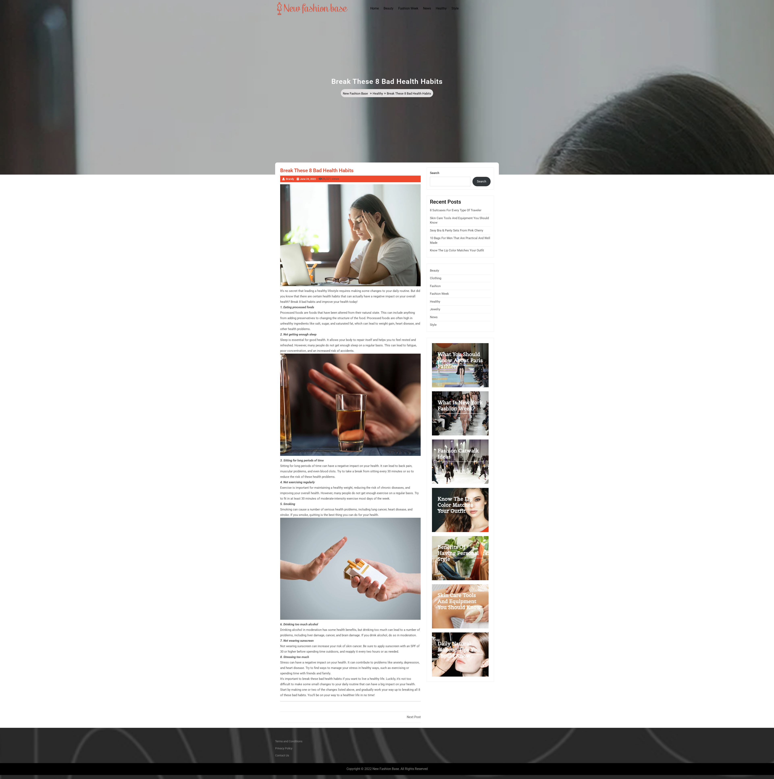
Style (455, 8)
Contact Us (282, 755)
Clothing (435, 278)
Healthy (441, 8)
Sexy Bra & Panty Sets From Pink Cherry (456, 230)
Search (434, 173)
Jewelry (435, 309)
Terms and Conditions (288, 741)
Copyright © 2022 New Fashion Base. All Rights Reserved (387, 769)
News (427, 8)
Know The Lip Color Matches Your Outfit (457, 250)
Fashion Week (408, 8)
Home (374, 8)
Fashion (435, 286)
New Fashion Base (355, 93)
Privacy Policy (283, 748)
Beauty (388, 8)
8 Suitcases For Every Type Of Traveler (455, 210)
